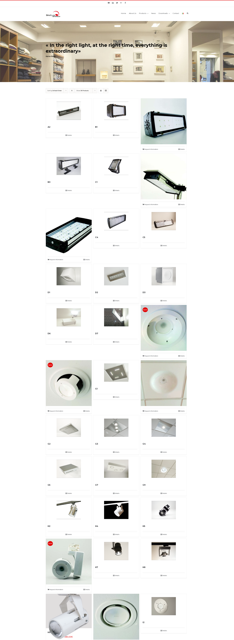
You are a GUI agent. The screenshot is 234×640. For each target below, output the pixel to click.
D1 (49, 292)
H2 (49, 526)
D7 (96, 333)
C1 (96, 182)
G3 (96, 444)
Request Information (151, 149)
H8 (144, 567)
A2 (49, 127)
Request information (151, 204)
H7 (96, 567)
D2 (96, 292)
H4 (96, 526)
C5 (144, 237)
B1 (96, 127)
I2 (143, 622)
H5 (144, 526)
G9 (144, 485)
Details (69, 135)
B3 (49, 182)
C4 (96, 237)
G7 (96, 485)
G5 (49, 485)
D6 (49, 333)
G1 (96, 389)
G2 (49, 444)
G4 (144, 444)
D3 (144, 292)
